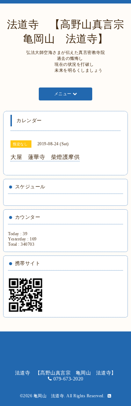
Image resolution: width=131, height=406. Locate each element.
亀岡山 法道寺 (49, 395)
